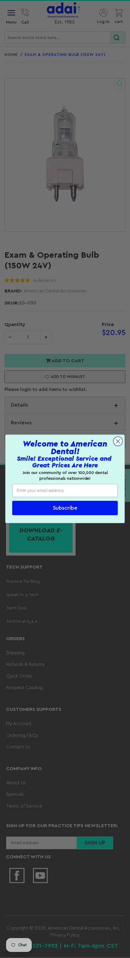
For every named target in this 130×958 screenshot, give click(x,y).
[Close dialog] (118, 441)
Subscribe (65, 508)
